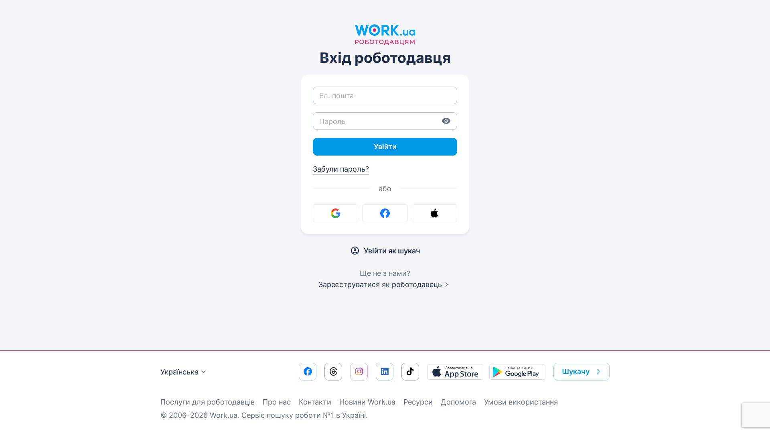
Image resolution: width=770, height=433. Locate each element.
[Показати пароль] (446, 121)
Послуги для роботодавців (207, 402)
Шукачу (576, 371)
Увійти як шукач (392, 251)
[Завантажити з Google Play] (517, 371)
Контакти (315, 402)
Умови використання (521, 402)
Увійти (385, 146)
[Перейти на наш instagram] (359, 371)
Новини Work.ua (367, 402)
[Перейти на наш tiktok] (410, 371)
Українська (179, 372)
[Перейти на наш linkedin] (384, 371)
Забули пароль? (341, 169)
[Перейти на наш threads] (333, 371)
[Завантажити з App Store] (455, 371)
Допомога (458, 402)
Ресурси (418, 402)
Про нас (277, 402)
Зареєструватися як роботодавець (380, 284)
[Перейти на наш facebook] (307, 371)
